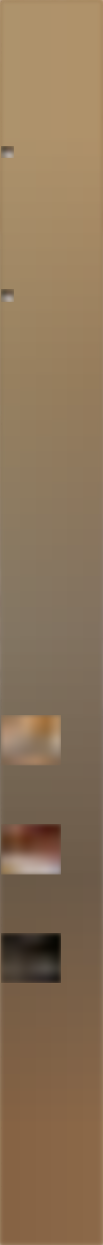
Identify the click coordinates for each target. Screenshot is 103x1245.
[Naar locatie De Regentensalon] (51, 866)
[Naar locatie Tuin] (51, 975)
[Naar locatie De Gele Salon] (51, 757)
